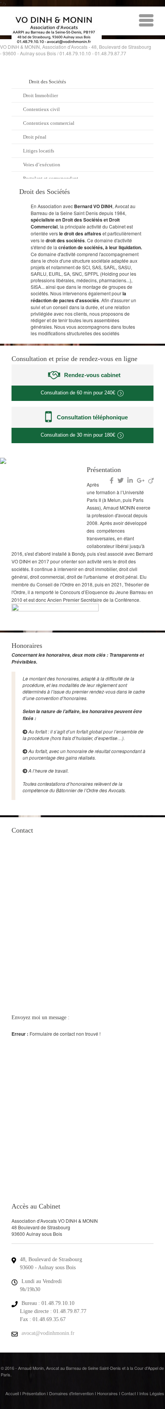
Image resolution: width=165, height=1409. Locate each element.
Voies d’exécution (41, 164)
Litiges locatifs (38, 151)
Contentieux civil (41, 109)
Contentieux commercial (48, 123)
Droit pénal (34, 137)
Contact (128, 1393)
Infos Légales (151, 1393)
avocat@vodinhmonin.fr (47, 1333)
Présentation (34, 1393)
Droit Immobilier (40, 95)
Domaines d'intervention (71, 1393)
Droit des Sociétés (47, 81)
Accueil (12, 1393)
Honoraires (107, 1393)
